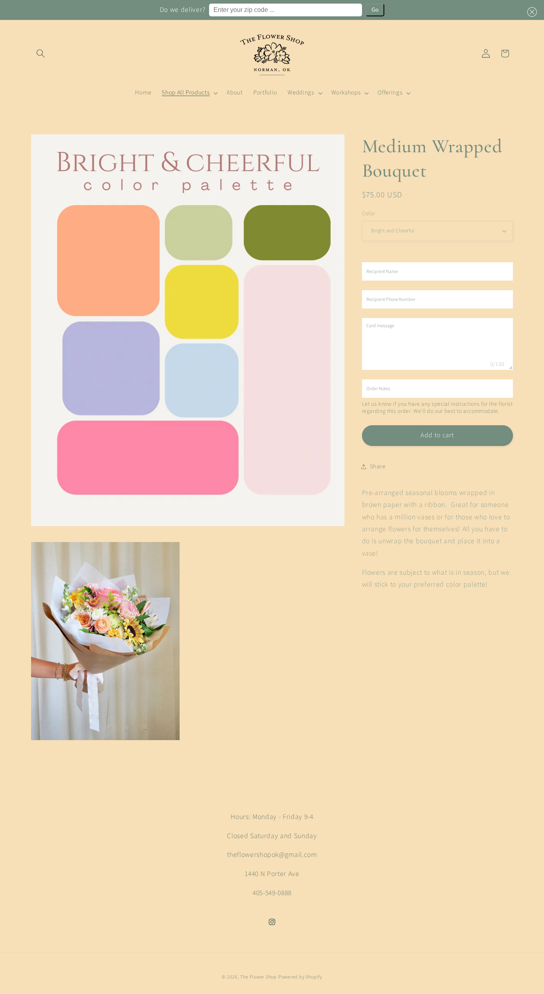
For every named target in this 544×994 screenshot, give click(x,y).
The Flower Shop (258, 977)
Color (369, 214)
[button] (530, 12)
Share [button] (377, 466)
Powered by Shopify (300, 977)
